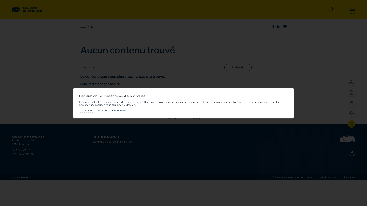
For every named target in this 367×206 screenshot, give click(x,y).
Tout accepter (87, 110)
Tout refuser (102, 110)
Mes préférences (119, 110)
